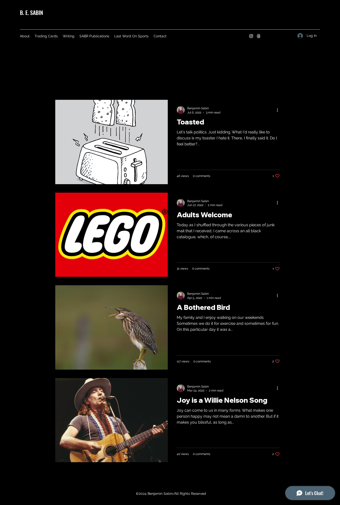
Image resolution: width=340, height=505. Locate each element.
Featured (92, 84)
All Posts (64, 84)
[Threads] (258, 36)
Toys (184, 84)
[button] (282, 85)
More (232, 84)
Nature (162, 84)
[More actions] (279, 110)
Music (138, 84)
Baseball (208, 84)
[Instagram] (251, 36)
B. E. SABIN (31, 12)
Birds (117, 84)
